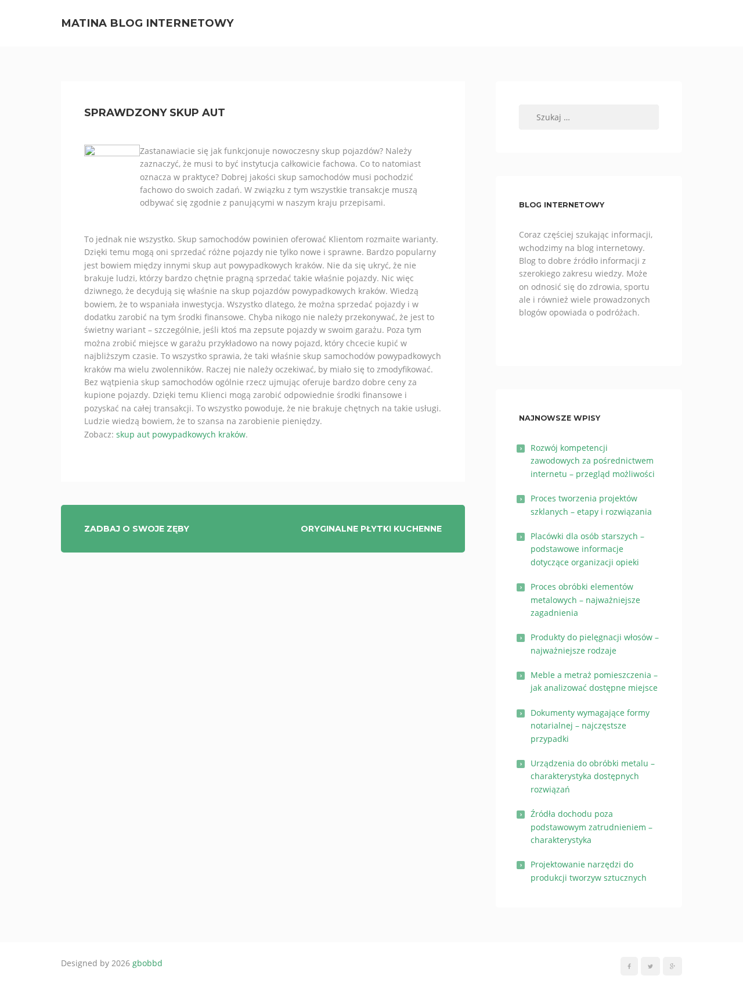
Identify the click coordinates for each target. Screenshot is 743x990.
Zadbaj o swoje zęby (136, 528)
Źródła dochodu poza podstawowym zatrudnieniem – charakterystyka (591, 826)
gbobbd (147, 963)
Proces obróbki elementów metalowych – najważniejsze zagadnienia (585, 599)
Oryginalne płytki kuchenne (371, 528)
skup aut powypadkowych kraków (181, 434)
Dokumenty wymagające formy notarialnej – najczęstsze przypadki (590, 725)
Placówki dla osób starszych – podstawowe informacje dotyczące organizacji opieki (587, 549)
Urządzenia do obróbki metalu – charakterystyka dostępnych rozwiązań (593, 776)
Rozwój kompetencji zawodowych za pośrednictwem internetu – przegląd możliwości (593, 460)
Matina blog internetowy (147, 23)
